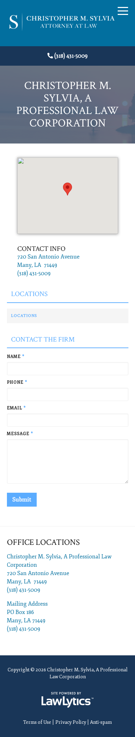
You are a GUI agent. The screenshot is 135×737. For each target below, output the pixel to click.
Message (20, 433)
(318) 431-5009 (71, 55)
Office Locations (43, 542)
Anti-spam (101, 722)
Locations (29, 294)
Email (16, 408)
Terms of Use (37, 722)
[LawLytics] (67, 700)
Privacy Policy (70, 722)
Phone (17, 382)
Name (16, 356)
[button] (67, 189)
